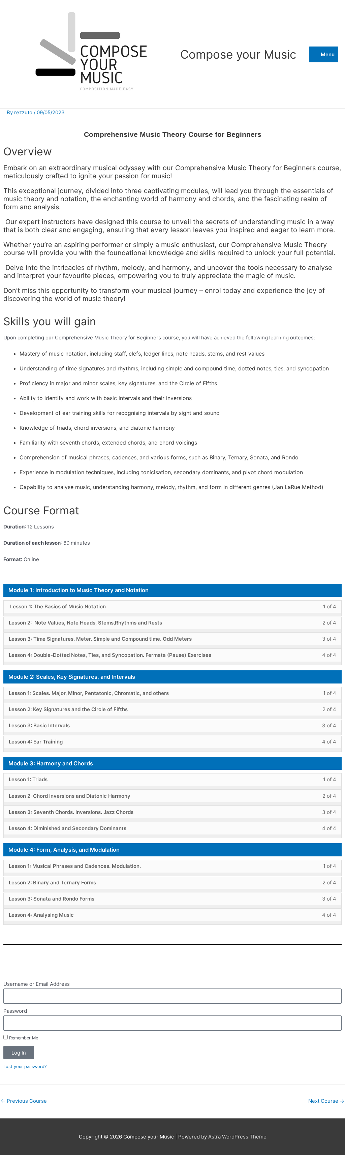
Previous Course (24, 1101)
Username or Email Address (36, 984)
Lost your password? (24, 1066)
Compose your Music (238, 54)
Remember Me (23, 1037)
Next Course (326, 1101)
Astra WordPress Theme (237, 1136)
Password (15, 1011)
